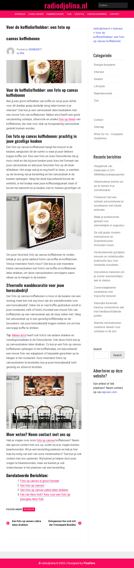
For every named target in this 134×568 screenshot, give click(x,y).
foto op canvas (46, 440)
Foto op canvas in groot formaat (39, 481)
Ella (22, 53)
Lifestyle (79, 14)
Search (97, 349)
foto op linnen (67, 119)
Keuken (98, 79)
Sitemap (99, 127)
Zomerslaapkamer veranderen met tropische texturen (105, 292)
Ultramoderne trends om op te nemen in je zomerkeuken (108, 186)
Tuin (69, 14)
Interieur (20, 14)
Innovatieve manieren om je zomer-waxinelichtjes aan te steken (109, 276)
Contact (114, 14)
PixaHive (89, 563)
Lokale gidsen (35, 14)
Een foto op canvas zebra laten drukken (44, 490)
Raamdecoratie (55, 14)
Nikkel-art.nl (19, 335)
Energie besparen (97, 14)
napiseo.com (109, 392)
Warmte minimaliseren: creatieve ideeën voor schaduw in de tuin (108, 327)
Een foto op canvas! (32, 485)
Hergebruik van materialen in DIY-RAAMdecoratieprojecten (109, 170)
